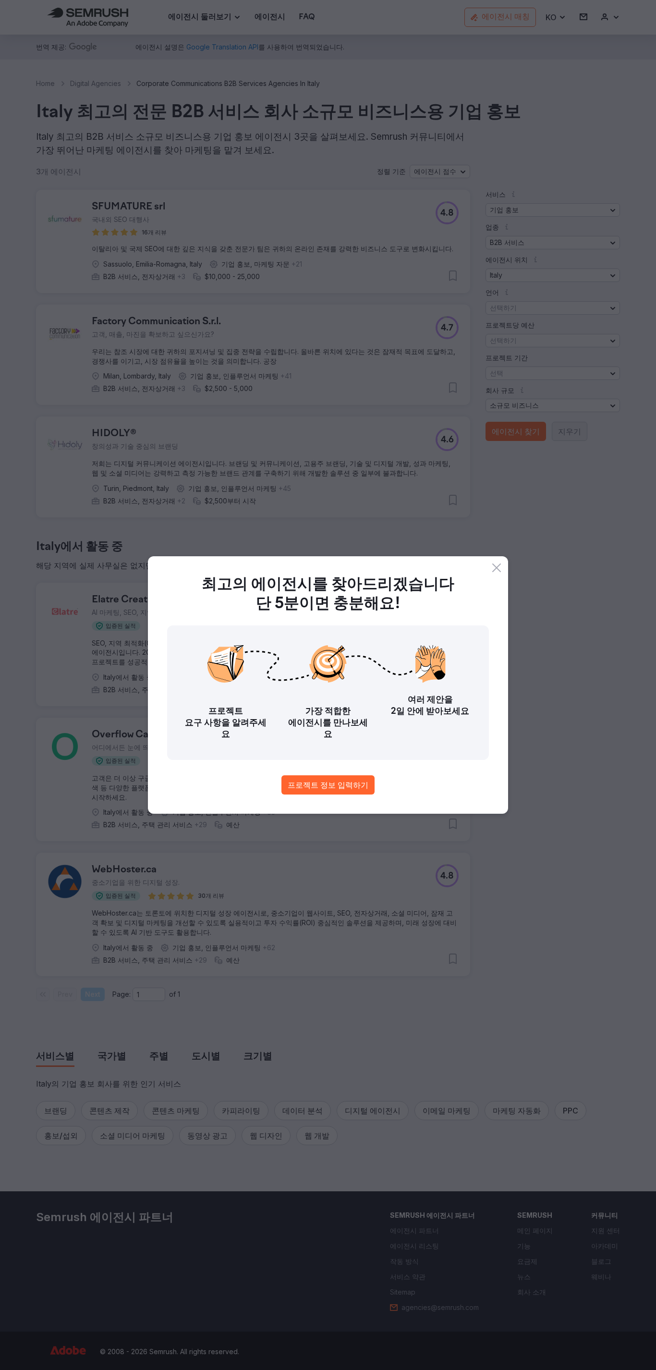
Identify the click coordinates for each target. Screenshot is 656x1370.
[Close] (496, 567)
